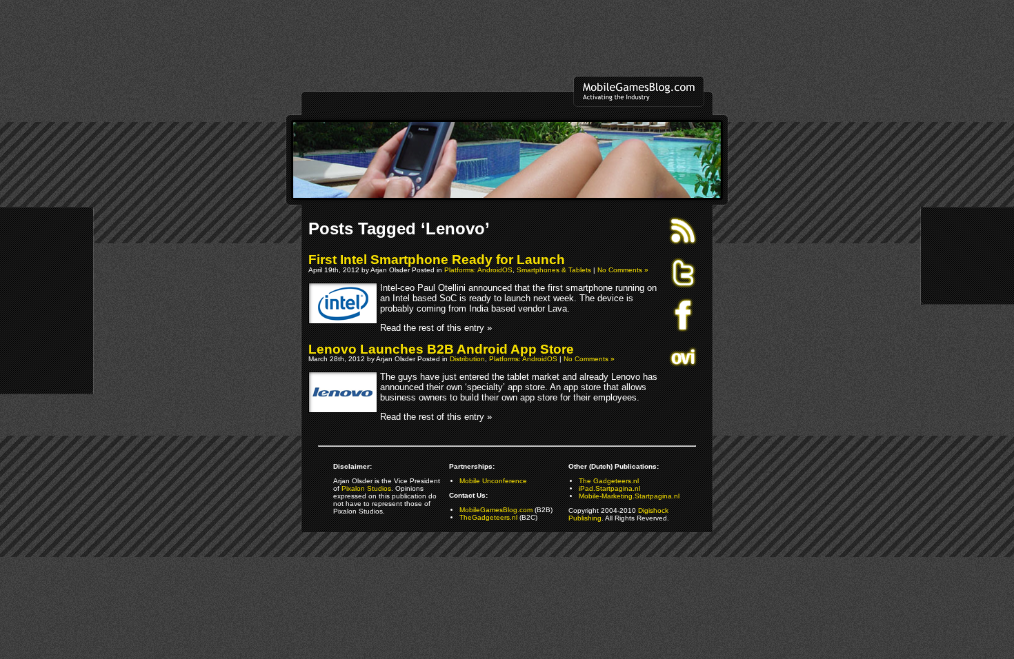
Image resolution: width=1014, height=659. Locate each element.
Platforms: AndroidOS (478, 270)
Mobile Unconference (493, 481)
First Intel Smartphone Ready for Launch (436, 259)
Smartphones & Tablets (554, 270)
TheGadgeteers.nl (488, 517)
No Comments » (622, 270)
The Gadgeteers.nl (609, 481)
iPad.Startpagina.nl (609, 488)
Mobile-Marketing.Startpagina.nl (629, 496)
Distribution (467, 359)
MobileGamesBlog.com (496, 510)
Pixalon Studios (366, 488)
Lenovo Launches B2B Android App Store (441, 349)
